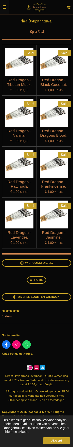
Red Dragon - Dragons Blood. (53, 133)
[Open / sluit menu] (4, 7)
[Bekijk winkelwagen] (68, 7)
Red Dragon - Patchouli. (19, 184)
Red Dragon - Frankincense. (53, 184)
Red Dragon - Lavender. (19, 234)
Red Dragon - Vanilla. (19, 133)
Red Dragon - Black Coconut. (53, 82)
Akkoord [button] (56, 440)
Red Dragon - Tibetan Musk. (19, 82)
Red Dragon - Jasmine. (53, 234)
